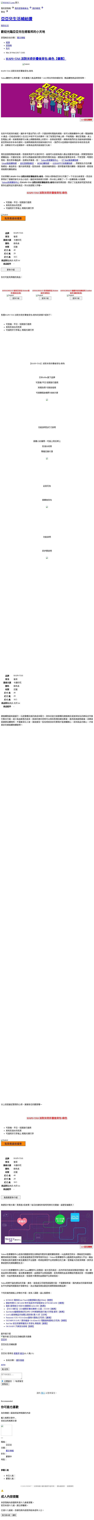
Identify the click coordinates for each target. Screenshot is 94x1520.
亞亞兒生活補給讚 (16, 19)
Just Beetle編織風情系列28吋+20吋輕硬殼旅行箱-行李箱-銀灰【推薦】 (35, 1312)
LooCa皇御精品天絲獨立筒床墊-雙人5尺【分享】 (27, 1315)
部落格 (9, 45)
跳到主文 (5, 26)
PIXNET (28, 1486)
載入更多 (5, 1369)
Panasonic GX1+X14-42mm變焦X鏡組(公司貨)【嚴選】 (29, 1318)
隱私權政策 (61, 1486)
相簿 (8, 43)
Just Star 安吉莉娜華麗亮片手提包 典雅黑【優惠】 (27, 1323)
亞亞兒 (4, 1340)
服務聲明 (70, 1486)
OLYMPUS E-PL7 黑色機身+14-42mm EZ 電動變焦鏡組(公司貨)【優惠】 (37, 1321)
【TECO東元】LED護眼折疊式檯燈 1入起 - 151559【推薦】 (31, 1309)
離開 (14, 1515)
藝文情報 (21, 38)
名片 (8, 48)
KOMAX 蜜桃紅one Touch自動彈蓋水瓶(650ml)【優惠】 (30, 1300)
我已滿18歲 (6, 1515)
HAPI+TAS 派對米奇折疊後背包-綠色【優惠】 (36, 58)
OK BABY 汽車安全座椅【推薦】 (20, 1326)
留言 (22, 1353)
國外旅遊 (20, 1360)
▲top (3, 1364)
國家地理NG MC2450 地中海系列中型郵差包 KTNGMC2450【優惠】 (35, 1303)
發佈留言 (5, 1384)
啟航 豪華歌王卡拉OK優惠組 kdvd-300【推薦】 (26, 1306)
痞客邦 (17, 1353)
